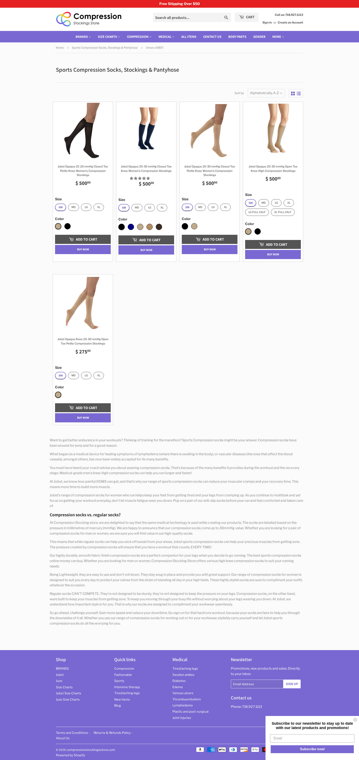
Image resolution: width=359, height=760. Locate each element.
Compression (138, 36)
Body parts (237, 36)
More (276, 36)
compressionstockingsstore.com (90, 750)
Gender (259, 36)
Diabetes (179, 681)
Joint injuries (181, 718)
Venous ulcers (182, 693)
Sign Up (292, 684)
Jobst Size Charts (68, 693)
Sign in (267, 22)
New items (122, 699)
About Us (63, 738)
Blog (117, 705)
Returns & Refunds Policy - (113, 733)
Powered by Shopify (70, 755)
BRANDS (82, 36)
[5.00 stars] (140, 178)
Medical (165, 36)
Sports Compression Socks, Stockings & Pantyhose (105, 47)
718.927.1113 (252, 707)
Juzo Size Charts (68, 699)
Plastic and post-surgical (190, 711)
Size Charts (108, 36)
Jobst (60, 675)
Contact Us (212, 36)
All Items (188, 36)
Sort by (239, 93)
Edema (177, 687)
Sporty (119, 681)
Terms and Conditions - (73, 733)
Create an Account (290, 22)
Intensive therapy (127, 687)
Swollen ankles (183, 675)
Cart (249, 17)
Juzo (59, 681)
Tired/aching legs (127, 693)
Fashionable (123, 675)
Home (60, 47)
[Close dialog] (355, 720)
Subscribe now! (312, 749)
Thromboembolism (186, 699)
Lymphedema (182, 705)
